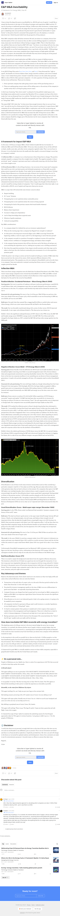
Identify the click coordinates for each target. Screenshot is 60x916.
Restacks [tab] (11, 784)
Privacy (29, 905)
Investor (5, 810)
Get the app (38, 909)
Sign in (56, 2)
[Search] (57, 843)
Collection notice (40, 905)
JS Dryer (5, 799)
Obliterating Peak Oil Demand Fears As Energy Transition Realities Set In (25, 848)
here (20, 71)
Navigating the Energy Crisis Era (9, 860)
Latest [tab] (7, 844)
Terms (33, 905)
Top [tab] (3, 844)
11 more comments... (5, 836)
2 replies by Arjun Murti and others (14, 829)
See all (4, 877)
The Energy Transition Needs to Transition (12, 870)
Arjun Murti (8, 13)
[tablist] (8, 784)
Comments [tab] (5, 784)
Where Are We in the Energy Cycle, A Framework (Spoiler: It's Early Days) (25, 858)
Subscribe (49, 2)
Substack (22, 912)
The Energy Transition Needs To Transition (12, 850)
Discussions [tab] (13, 844)
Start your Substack (26, 909)
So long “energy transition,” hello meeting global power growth (21, 868)
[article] (30, 851)
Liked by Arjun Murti (9, 800)
